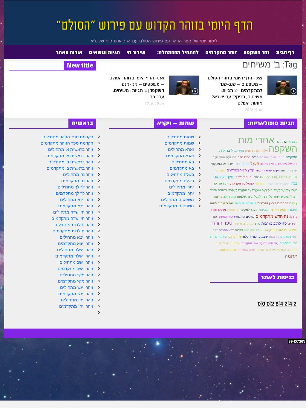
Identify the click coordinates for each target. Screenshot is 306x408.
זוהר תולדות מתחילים (73, 224)
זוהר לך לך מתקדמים (74, 193)
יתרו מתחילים (181, 187)
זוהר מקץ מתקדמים (75, 281)
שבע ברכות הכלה (255, 236)
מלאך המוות (278, 210)
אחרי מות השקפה (267, 144)
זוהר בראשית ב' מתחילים (70, 162)
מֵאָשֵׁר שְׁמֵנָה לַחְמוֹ (221, 203)
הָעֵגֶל (254, 163)
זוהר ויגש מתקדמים (75, 293)
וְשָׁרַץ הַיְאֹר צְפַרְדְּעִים (241, 170)
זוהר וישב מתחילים (76, 262)
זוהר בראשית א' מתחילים (70, 149)
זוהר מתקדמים (221, 52)
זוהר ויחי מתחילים (77, 300)
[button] (18, 52)
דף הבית (285, 52)
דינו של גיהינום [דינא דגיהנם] (278, 164)
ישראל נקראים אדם (242, 183)
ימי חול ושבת (244, 177)
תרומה (291, 256)
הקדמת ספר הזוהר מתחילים (67, 136)
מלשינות (264, 210)
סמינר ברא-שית (244, 224)
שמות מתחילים (180, 136)
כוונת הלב (229, 197)
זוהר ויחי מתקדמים (76, 306)
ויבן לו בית (242, 164)
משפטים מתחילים (177, 199)
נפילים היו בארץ (244, 217)
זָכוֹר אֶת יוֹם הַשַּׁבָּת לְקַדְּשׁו (278, 176)
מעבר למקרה (249, 210)
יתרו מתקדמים (180, 193)
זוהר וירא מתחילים (76, 199)
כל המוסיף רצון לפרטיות (272, 203)
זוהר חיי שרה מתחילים (73, 212)
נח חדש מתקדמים (271, 216)
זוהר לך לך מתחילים (75, 187)
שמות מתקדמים (179, 143)
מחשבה (292, 210)
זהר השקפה (257, 52)
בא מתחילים (183, 162)
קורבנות (274, 237)
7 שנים (293, 142)
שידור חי (135, 52)
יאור (256, 177)
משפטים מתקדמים (176, 205)
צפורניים (285, 236)
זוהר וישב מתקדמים (75, 268)
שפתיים (235, 243)
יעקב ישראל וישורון (278, 183)
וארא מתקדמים (180, 155)
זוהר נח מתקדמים (77, 180)
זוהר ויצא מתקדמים (75, 243)
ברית (255, 157)
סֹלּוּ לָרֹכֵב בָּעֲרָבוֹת (274, 223)
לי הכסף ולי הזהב (245, 203)
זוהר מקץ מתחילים (76, 274)
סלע (257, 224)
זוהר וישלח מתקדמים (74, 256)
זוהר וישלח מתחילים (75, 249)
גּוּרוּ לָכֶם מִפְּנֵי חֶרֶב (224, 157)
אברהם (281, 141)
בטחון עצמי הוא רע (272, 157)
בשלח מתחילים (180, 174)
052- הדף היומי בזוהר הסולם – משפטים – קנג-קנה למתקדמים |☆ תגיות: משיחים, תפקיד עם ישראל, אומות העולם (235, 90)
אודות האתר (71, 54)
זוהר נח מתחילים (78, 174)
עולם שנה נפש (253, 230)
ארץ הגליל (237, 151)
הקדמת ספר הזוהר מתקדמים (67, 143)
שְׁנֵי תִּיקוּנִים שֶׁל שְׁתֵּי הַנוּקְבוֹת (259, 243)
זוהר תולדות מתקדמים (73, 231)
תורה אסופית (246, 250)
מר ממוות (233, 210)
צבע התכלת (226, 230)
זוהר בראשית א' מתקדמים (69, 155)
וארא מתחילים (181, 149)
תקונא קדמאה (228, 250)
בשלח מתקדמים (179, 180)
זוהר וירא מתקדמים (75, 205)
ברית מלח (244, 157)
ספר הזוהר (221, 223)
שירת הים (235, 236)
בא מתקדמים (182, 168)
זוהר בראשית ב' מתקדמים (70, 168)
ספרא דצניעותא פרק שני (280, 230)
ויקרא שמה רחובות (268, 170)
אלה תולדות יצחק (256, 151)
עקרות (239, 230)
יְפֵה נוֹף (259, 183)
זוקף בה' (220, 170)
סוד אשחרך (225, 217)
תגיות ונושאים (104, 52)
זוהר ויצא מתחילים (76, 237)
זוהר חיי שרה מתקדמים (72, 218)
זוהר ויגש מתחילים (76, 287)
